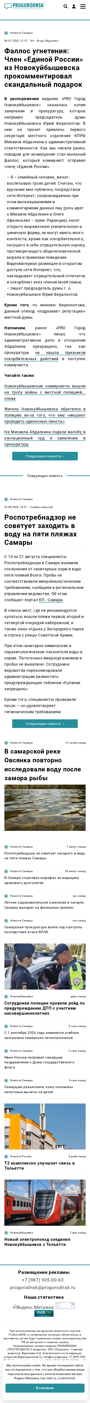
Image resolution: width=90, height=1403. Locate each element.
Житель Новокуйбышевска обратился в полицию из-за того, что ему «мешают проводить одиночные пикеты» (45, 415)
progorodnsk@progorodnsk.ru (43, 1287)
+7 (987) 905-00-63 (43, 1280)
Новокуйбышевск (21, 996)
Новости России (20, 1156)
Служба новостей (41, 507)
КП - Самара (51, 599)
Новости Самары (21, 32)
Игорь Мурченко (47, 40)
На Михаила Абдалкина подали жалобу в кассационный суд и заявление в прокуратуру (45, 438)
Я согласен (45, 1388)
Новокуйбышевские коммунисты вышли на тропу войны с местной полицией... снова (45, 392)
